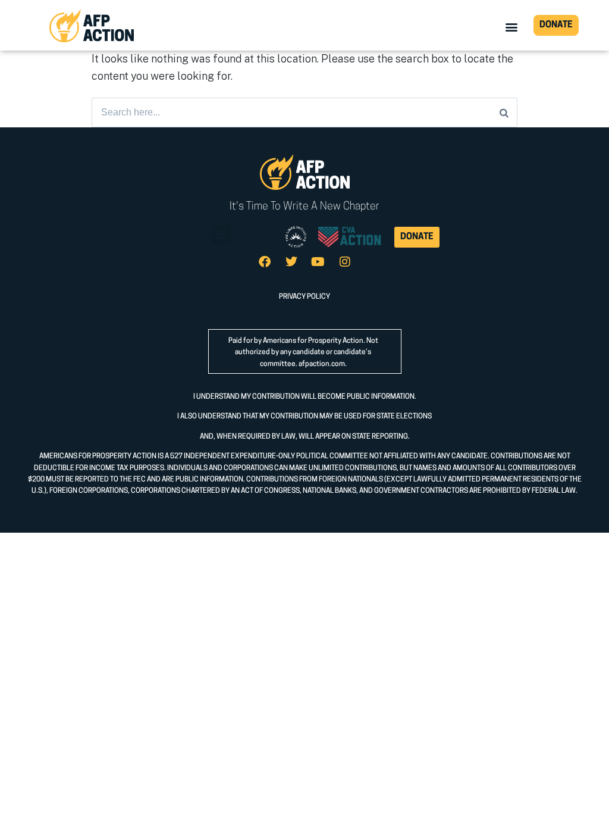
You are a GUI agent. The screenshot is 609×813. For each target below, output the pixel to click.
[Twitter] (291, 262)
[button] (512, 26)
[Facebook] (265, 262)
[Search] (504, 112)
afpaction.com (322, 364)
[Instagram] (345, 262)
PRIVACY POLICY (304, 297)
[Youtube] (318, 262)
